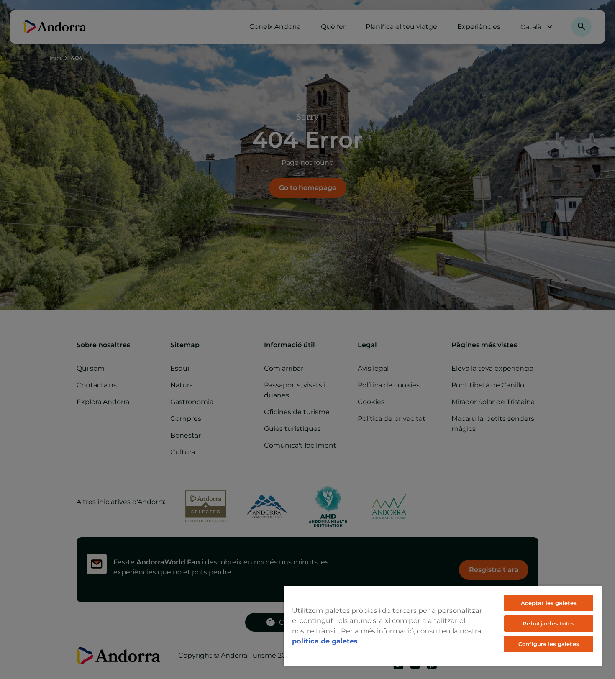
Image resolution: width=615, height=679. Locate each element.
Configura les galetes (548, 644)
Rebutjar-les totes (548, 623)
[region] (443, 625)
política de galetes (325, 641)
